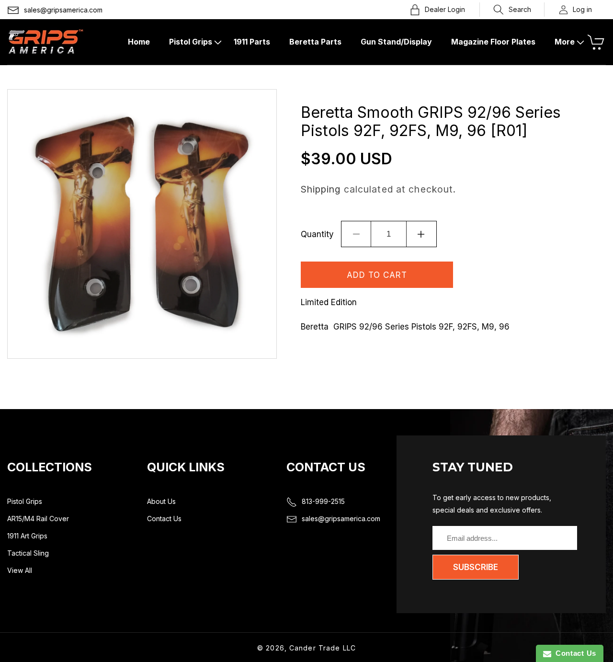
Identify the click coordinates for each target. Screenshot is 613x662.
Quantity (317, 234)
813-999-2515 (323, 501)
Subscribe (475, 567)
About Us (161, 501)
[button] (512, 9)
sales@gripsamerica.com (63, 10)
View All (19, 570)
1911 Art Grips (27, 536)
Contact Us (164, 518)
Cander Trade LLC (322, 648)
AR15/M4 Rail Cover (38, 518)
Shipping (321, 189)
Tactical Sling (28, 553)
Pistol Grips (24, 501)
